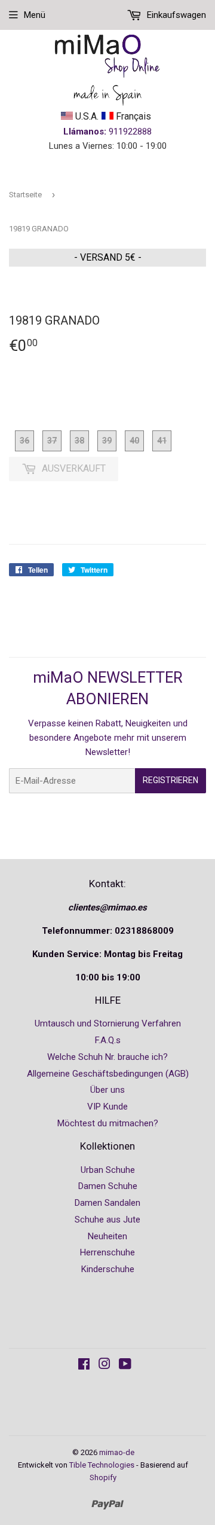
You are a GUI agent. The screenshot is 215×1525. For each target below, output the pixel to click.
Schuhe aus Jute (107, 1219)
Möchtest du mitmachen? (107, 1123)
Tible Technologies (101, 1464)
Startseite (25, 194)
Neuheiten (107, 1236)
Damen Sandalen (107, 1202)
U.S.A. (86, 116)
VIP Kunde (107, 1106)
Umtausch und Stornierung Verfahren (108, 1023)
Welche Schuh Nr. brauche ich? (107, 1057)
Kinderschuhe (107, 1269)
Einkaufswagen (175, 15)
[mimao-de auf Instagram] (104, 1365)
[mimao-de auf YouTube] (125, 1365)
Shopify (103, 1477)
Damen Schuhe (107, 1186)
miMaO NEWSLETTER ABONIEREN (108, 688)
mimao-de (116, 1452)
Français (132, 116)
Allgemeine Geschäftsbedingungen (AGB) (108, 1073)
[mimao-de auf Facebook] (84, 1365)
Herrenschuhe (107, 1252)
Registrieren (170, 780)
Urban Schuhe (108, 1170)
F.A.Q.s (108, 1040)
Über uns (107, 1089)
